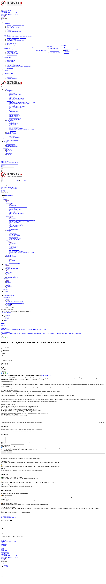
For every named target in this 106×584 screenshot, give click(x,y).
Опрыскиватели (13, 124)
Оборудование (10, 120)
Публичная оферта (5, 542)
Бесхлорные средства (14, 115)
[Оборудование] (18, 56)
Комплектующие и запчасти (16, 128)
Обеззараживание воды (15, 118)
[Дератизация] (18, 34)
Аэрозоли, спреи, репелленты (16, 98)
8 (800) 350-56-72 (5, 11)
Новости (8, 149)
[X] (3, 337)
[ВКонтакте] (1, 337)
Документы (9, 153)
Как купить (6, 141)
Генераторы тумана (14, 127)
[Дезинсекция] (18, 22)
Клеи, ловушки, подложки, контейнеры (19, 103)
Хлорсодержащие (13, 116)
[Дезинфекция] (18, 47)
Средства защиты (13, 123)
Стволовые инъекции (14, 137)
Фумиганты (12, 97)
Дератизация (9, 101)
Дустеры (11, 125)
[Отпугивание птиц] (18, 72)
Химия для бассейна (14, 114)
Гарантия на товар (5, 546)
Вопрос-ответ (4, 550)
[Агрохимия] (18, 74)
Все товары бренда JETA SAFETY (9, 517)
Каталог (5, 89)
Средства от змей (13, 111)
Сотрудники (9, 150)
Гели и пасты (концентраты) (16, 107)
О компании (4, 539)
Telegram (7, 317)
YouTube (7, 318)
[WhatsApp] (5, 337)
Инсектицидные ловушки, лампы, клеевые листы (21, 129)
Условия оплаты (10, 142)
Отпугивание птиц (11, 133)
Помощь (3, 549)
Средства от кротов (14, 108)
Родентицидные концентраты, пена (18, 106)
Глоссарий (3, 545)
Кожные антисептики (14, 119)
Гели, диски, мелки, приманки (16, 99)
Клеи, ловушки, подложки (15, 94)
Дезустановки (12, 131)
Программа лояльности (12, 146)
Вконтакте (7, 315)
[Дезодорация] (18, 69)
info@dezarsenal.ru (6, 312)
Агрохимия (9, 135)
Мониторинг (12, 93)
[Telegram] (7, 337)
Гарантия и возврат (11, 145)
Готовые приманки (14, 105)
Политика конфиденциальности (8, 541)
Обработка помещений (12, 140)
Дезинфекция (10, 112)
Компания (5, 148)
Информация (4, 544)
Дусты (10, 110)
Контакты (5, 155)
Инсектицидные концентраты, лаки (18, 91)
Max (6, 320)
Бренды (2, 548)
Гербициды (12, 136)
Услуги (5, 138)
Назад (7, 200)
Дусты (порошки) (13, 95)
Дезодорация (9, 132)
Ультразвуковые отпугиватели (16, 121)
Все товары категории (6, 516)
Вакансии (8, 151)
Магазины (3, 540)
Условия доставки (10, 144)
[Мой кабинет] (1, 158)
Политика (8, 154)
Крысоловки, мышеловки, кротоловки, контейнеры (22, 102)
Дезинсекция (9, 90)
